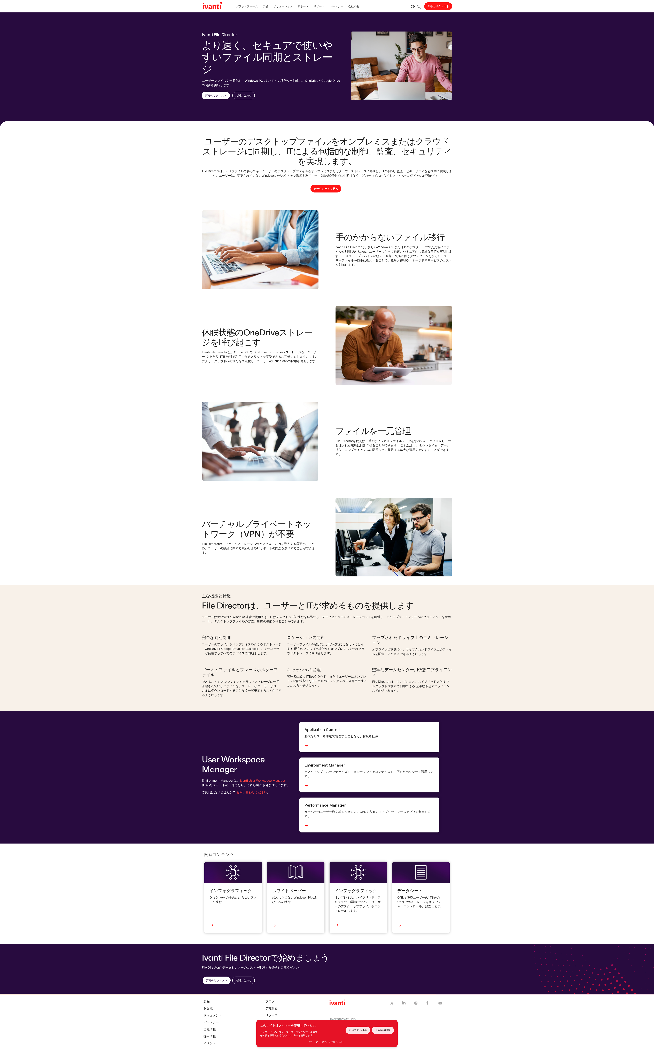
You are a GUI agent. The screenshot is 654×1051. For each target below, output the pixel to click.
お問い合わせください (251, 792)
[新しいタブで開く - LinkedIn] (404, 1003)
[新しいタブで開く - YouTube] (440, 1003)
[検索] (419, 6)
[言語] (412, 6)
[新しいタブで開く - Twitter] (392, 1003)
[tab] (246, 7)
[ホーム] (212, 6)
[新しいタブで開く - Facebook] (427, 1003)
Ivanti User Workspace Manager (262, 780)
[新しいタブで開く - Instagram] (416, 1003)
